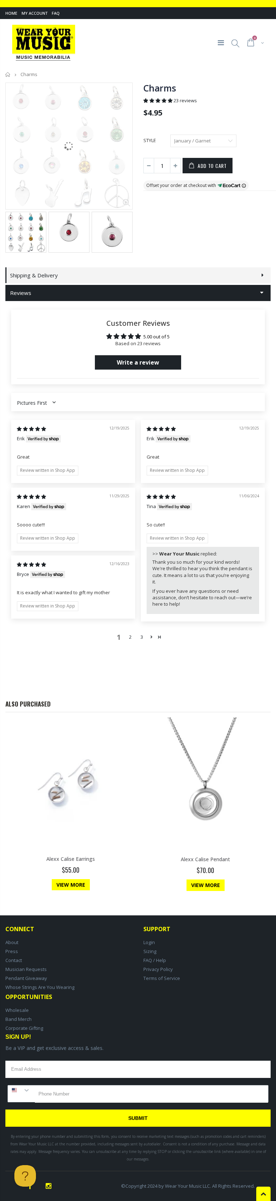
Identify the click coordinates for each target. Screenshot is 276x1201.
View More (70, 884)
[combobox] (21, 1090)
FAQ (56, 13)
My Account (34, 13)
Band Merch (18, 1019)
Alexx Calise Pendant (205, 859)
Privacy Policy (158, 969)
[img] (31, 429)
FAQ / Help (154, 960)
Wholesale (17, 1010)
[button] (158, 100)
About (11, 942)
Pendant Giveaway (26, 978)
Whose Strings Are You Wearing (39, 987)
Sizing (149, 951)
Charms (159, 88)
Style (149, 140)
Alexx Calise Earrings (70, 858)
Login (149, 942)
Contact (13, 960)
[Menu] (221, 42)
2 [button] (130, 637)
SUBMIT (138, 1118)
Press (11, 951)
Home (11, 13)
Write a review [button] (138, 362)
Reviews (20, 292)
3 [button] (142, 637)
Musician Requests (26, 969)
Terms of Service (161, 978)
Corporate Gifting (24, 1028)
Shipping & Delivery (34, 275)
